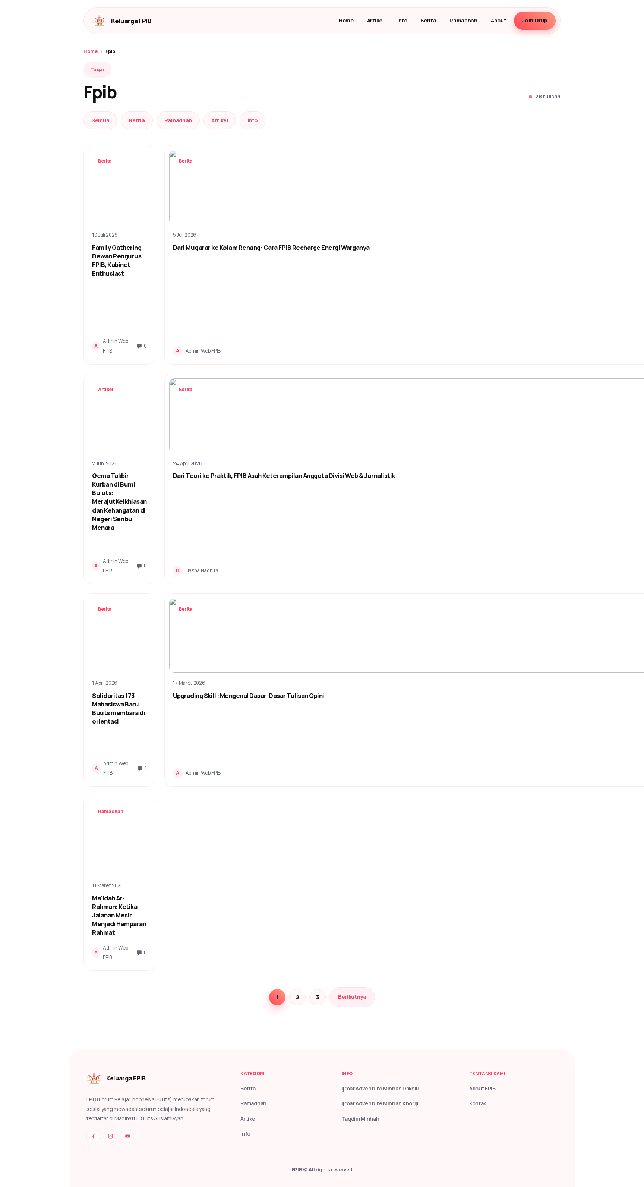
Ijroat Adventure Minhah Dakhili (380, 1088)
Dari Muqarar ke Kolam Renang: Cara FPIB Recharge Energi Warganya (271, 247)
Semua (100, 120)
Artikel (375, 20)
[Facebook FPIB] (93, 1136)
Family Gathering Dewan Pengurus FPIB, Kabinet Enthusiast (116, 260)
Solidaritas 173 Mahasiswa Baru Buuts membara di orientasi (118, 708)
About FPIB (482, 1088)
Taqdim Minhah (360, 1118)
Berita (428, 20)
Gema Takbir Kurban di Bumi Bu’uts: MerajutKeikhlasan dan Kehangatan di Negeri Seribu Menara (119, 501)
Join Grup (534, 20)
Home (346, 20)
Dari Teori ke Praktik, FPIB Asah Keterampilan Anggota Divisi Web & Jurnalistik (284, 475)
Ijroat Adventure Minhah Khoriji (380, 1103)
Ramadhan (463, 20)
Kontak (477, 1103)
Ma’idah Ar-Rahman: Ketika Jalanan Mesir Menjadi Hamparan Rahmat (119, 915)
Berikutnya (352, 996)
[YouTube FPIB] (127, 1136)
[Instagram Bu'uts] (110, 1136)
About (498, 20)
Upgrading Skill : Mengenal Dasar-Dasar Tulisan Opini (248, 695)
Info (402, 20)
